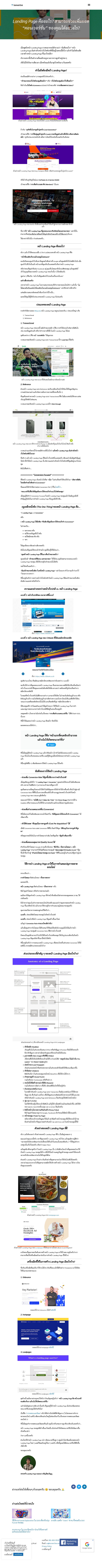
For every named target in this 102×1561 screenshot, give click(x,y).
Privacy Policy (47, 1546)
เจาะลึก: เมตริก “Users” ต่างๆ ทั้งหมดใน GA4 (67, 1520)
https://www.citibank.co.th (44, 633)
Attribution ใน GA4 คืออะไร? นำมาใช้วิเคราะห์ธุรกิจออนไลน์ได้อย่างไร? (29, 1530)
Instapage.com (54, 1215)
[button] (89, 5)
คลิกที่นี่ (53, 1310)
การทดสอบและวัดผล (33, 1413)
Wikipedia (37, 311)
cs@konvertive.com (53, 1543)
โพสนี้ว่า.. (58, 487)
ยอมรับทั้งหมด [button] (18, 1554)
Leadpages (39, 1248)
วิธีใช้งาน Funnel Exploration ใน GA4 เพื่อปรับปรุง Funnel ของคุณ (30, 1521)
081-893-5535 (54, 1540)
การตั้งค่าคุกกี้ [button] (8, 1554)
